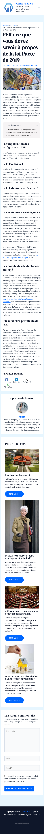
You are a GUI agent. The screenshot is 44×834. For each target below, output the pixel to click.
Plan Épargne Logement (17, 475)
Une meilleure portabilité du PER (19, 135)
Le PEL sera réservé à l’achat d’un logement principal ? (19, 557)
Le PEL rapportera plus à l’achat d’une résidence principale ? (21, 677)
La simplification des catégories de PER (21, 129)
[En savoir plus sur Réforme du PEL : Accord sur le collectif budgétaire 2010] (22, 597)
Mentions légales (24, 814)
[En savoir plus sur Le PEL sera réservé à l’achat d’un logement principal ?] (22, 526)
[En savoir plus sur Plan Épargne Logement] (22, 460)
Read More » (14, 494)
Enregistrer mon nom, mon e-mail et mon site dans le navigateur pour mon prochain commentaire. (21, 779)
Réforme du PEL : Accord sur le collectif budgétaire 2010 (21, 612)
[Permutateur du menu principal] (38, 7)
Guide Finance (24, 3)
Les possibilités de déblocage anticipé (22, 132)
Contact (36, 814)
